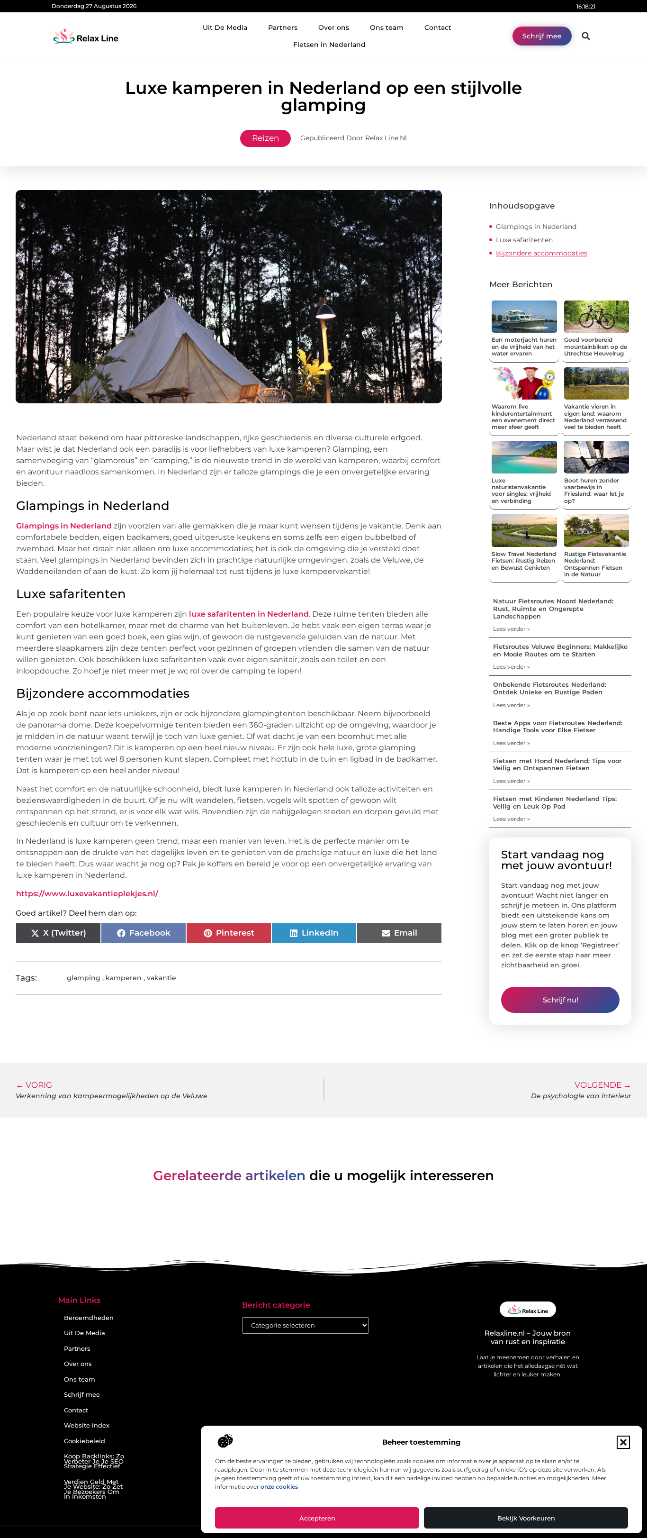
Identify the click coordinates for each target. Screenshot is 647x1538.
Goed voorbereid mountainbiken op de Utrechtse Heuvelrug (595, 346)
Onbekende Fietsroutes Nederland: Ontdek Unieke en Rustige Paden (549, 688)
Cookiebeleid (84, 1441)
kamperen (124, 978)
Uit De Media (225, 27)
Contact (437, 27)
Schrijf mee (82, 1394)
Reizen (265, 138)
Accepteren (317, 1518)
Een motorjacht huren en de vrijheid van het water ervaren (524, 346)
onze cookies (279, 1486)
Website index (86, 1425)
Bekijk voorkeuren (526, 1518)
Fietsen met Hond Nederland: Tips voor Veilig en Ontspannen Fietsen (557, 764)
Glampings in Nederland (64, 525)
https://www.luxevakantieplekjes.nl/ (87, 893)
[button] (623, 1442)
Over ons (333, 27)
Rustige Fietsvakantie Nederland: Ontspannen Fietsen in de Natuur (595, 564)
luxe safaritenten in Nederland (249, 614)
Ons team (387, 27)
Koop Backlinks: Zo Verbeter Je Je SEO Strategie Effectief (94, 1461)
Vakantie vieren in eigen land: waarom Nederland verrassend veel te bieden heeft (595, 416)
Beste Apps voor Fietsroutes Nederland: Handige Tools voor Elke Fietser (557, 726)
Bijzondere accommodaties (541, 253)
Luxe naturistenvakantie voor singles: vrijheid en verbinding (521, 490)
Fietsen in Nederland (329, 44)
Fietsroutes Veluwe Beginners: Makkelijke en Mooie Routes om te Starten (560, 650)
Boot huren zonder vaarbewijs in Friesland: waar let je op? (594, 490)
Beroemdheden (89, 1317)
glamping (83, 978)
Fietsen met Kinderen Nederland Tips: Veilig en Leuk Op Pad (555, 802)
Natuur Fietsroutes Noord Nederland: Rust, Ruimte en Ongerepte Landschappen (553, 608)
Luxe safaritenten (524, 240)
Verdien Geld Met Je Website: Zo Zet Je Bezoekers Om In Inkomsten (93, 1489)
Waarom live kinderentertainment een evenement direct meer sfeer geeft (523, 416)
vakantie (161, 978)
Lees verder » (511, 628)
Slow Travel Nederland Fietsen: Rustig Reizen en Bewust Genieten (524, 560)
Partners (282, 27)
